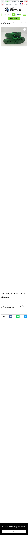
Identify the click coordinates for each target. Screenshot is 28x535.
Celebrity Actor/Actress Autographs (15, 306)
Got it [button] (14, 531)
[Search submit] (13, 14)
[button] (24, 15)
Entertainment (14, 22)
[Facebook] (18, 14)
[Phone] (20, 14)
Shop (7, 22)
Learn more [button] (20, 527)
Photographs (4, 307)
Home (2, 22)
